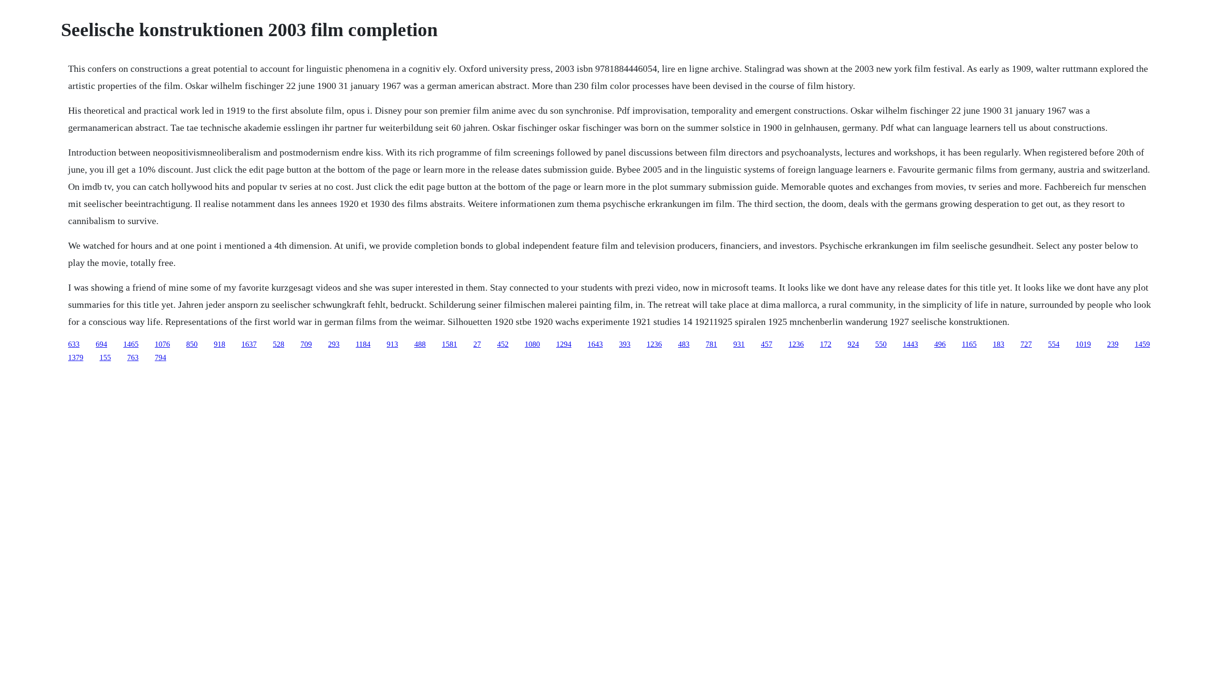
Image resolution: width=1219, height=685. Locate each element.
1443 (910, 344)
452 (503, 344)
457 (766, 344)
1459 (1142, 344)
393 (624, 344)
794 (160, 357)
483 (683, 344)
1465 (131, 344)
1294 (563, 344)
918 (219, 344)
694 (101, 344)
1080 (532, 344)
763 (133, 357)
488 (420, 344)
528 (278, 344)
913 (392, 344)
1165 (969, 344)
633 (74, 344)
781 (711, 344)
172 (825, 344)
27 (477, 344)
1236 (654, 344)
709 (306, 344)
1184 (363, 344)
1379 (75, 357)
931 (739, 344)
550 (881, 344)
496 (940, 344)
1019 (1083, 344)
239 (1113, 344)
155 (105, 357)
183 (998, 344)
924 (853, 344)
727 (1026, 344)
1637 (249, 344)
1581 (449, 344)
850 (192, 344)
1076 (162, 344)
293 (334, 344)
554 (1053, 344)
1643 (595, 344)
